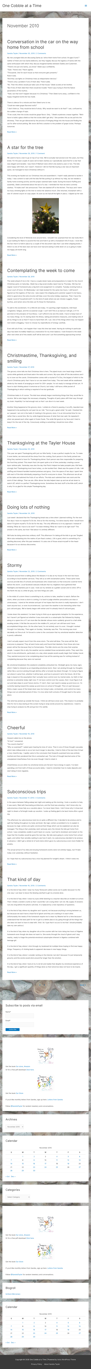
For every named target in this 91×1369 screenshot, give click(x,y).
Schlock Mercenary (13, 1294)
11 (57, 1160)
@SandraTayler (16, 1106)
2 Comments (41, 53)
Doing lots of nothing (28, 507)
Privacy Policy (36, 1364)
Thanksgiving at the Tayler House (41, 443)
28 (11, 1171)
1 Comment (40, 153)
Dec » (13, 1176)
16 (34, 1164)
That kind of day (23, 879)
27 (80, 1167)
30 (34, 1171)
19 (68, 1164)
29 (23, 1171)
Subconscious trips (26, 791)
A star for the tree (25, 147)
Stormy (14, 565)
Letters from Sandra (55, 1100)
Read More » (12, 132)
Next (83, 985)
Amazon (27, 1066)
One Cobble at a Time (21, 5)
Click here (30, 1070)
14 (11, 1164)
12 (68, 1160)
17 (45, 1164)
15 (23, 1164)
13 (80, 1160)
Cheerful (16, 727)
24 (45, 1167)
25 (57, 1167)
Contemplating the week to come (41, 270)
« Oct (8, 1176)
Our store (19, 1066)
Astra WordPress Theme (66, 1359)
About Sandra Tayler (52, 1364)
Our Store (19, 1093)
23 (34, 1167)
